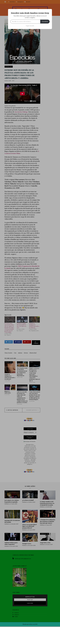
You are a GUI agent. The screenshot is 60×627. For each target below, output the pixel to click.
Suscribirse (45, 21)
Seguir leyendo (30, 25)
